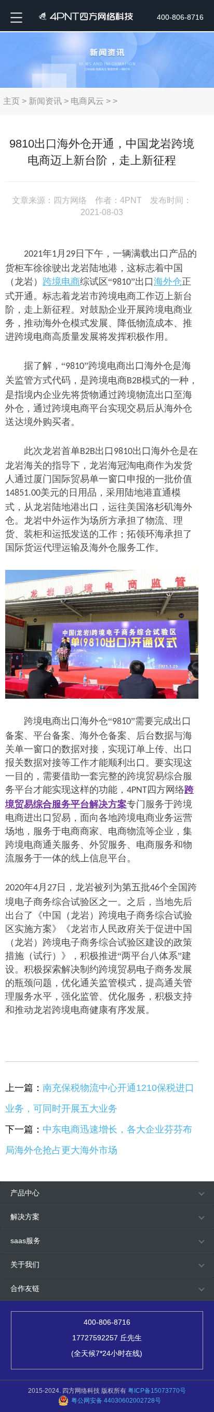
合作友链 (24, 1288)
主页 (11, 101)
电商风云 (87, 101)
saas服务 (25, 1240)
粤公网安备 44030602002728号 (116, 1400)
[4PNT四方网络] (83, 15)
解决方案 (24, 1217)
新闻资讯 (45, 101)
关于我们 (24, 1264)
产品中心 (24, 1193)
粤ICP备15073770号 (157, 1390)
